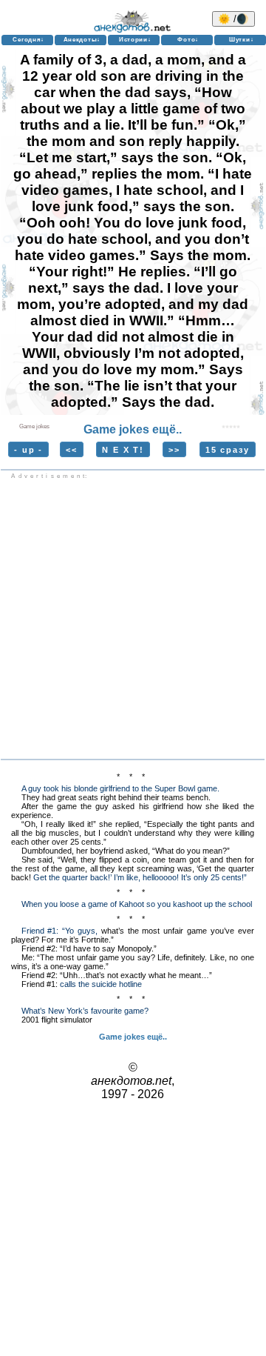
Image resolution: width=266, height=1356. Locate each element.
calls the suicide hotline (101, 984)
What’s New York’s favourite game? (85, 1010)
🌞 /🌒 (233, 18)
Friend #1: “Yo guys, (59, 930)
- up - (28, 449)
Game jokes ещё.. (132, 429)
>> (174, 449)
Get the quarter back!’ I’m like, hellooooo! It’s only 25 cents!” (140, 877)
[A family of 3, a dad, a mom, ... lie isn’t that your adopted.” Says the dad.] (231, 424)
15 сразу (227, 449)
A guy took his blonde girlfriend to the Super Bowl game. (120, 788)
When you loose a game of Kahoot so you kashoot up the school (136, 904)
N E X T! (122, 449)
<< (72, 449)
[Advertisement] (133, 620)
